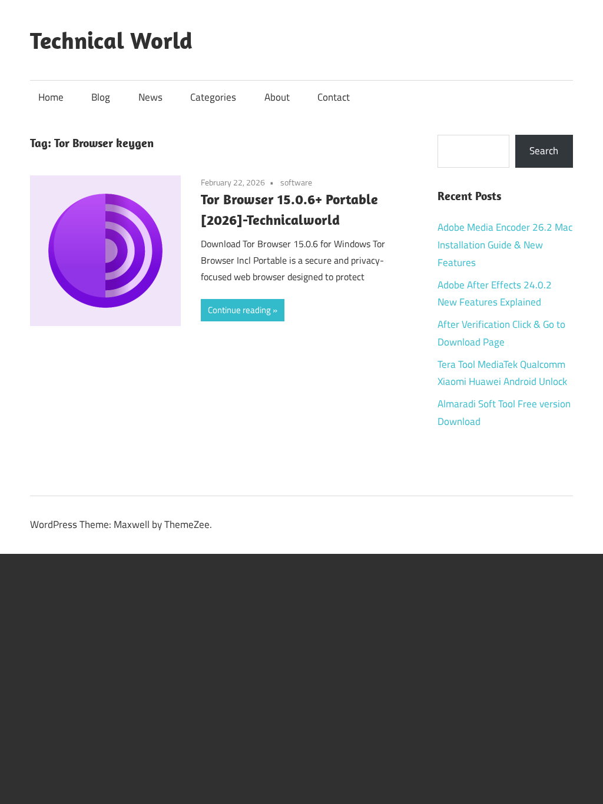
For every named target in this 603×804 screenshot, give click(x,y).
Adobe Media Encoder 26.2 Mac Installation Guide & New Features (505, 245)
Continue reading (239, 310)
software (296, 182)
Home (51, 97)
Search (543, 150)
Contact (333, 97)
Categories (213, 97)
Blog (100, 97)
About (277, 97)
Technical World (111, 40)
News (150, 97)
